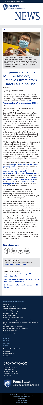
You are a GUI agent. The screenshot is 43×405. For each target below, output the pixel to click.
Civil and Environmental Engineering (13, 317)
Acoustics (6, 304)
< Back (5, 30)
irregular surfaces (28, 179)
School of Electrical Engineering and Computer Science (19, 320)
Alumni (5, 345)
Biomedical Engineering (10, 313)
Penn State (7, 1)
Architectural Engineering (10, 311)
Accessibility (6, 351)
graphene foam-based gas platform (16, 171)
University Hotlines (8, 353)
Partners (6, 341)
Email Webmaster (8, 356)
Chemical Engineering (9, 315)
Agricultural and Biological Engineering (14, 308)
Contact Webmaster (21, 402)
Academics (6, 343)
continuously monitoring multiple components (20, 173)
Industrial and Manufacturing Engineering (15, 328)
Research (6, 338)
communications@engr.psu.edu (16, 264)
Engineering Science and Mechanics (13, 326)
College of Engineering (17, 1)
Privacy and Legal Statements (11, 349)
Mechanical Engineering (10, 330)
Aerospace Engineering (10, 306)
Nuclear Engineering (9, 333)
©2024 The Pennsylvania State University (21, 395)
